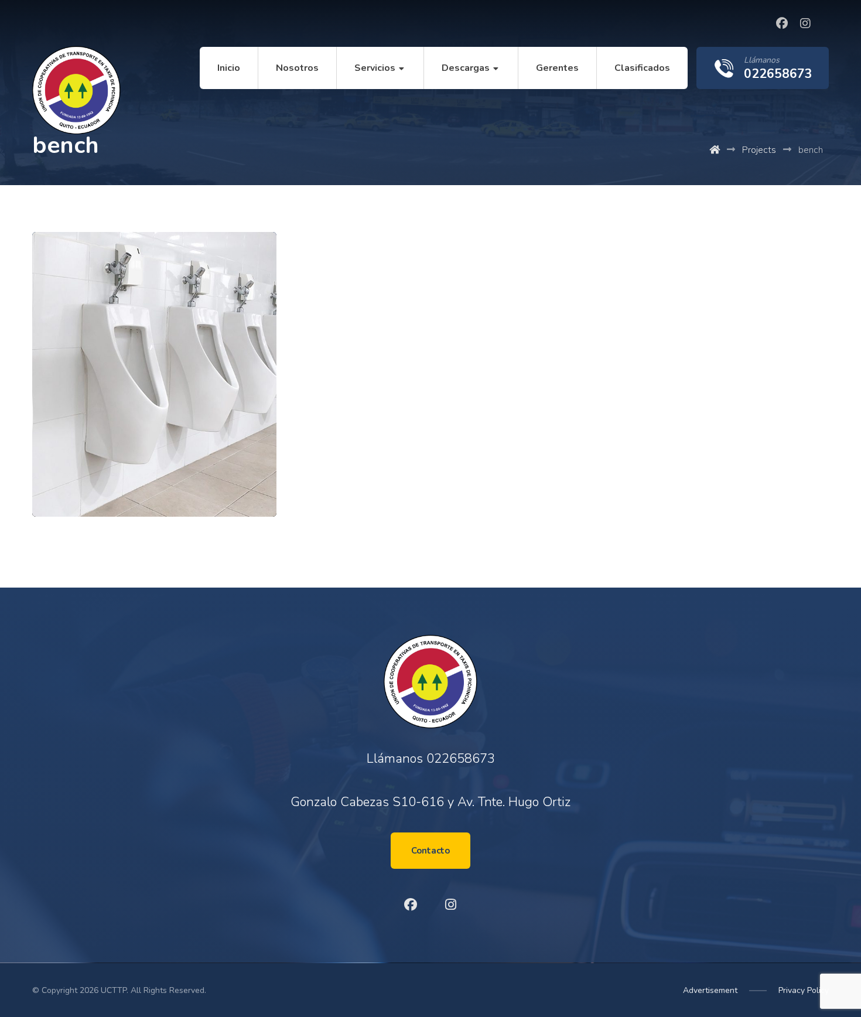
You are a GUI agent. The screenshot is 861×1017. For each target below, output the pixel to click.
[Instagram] (805, 23)
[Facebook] (782, 23)
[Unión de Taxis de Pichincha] (76, 90)
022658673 (460, 758)
